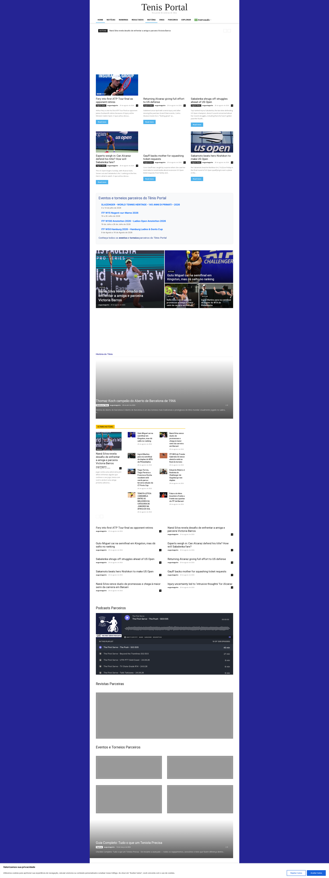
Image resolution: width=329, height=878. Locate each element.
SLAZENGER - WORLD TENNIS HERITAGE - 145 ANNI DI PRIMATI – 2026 (140, 204)
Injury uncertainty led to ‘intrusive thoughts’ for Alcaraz (200, 583)
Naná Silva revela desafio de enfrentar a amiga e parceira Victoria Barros (140, 31)
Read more (102, 122)
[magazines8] (164, 715)
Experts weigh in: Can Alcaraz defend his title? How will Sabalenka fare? (113, 159)
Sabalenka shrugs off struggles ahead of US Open (209, 100)
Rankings (123, 19)
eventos (123, 237)
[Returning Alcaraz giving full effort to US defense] (164, 85)
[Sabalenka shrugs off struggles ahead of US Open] (212, 85)
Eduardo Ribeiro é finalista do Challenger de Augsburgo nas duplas (177, 475)
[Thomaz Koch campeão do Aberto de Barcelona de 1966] (164, 389)
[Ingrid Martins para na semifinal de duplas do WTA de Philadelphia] (216, 295)
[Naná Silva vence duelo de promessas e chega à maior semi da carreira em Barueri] (182, 295)
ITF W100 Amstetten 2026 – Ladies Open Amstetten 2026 (133, 221)
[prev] (225, 30)
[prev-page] (97, 516)
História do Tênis (102, 405)
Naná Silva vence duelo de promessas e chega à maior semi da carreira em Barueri (128, 585)
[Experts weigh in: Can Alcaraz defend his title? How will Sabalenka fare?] (117, 142)
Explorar (186, 19)
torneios (134, 237)
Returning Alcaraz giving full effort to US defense (197, 559)
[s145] (200, 767)
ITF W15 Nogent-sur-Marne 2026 (119, 212)
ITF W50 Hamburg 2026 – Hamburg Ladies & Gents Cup (132, 229)
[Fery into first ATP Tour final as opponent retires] (117, 85)
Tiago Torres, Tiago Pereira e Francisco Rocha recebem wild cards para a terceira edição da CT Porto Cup (145, 477)
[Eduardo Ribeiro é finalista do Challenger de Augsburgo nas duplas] (163, 471)
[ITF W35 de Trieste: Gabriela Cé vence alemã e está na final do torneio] (163, 455)
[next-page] (101, 516)
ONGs (161, 19)
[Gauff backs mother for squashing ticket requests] (164, 142)
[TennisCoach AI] (212, 450)
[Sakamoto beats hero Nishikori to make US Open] (212, 142)
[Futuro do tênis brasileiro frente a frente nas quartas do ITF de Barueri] (163, 495)
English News (101, 105)
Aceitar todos (316, 873)
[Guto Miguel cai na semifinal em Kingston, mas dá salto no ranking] (199, 266)
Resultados (138, 19)
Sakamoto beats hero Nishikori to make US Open (124, 571)
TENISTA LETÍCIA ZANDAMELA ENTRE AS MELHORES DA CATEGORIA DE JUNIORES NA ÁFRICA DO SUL (144, 501)
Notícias (111, 19)
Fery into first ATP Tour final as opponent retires (114, 100)
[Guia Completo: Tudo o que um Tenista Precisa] (158, 839)
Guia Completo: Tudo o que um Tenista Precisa (129, 843)
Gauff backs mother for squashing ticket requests (197, 571)
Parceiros (173, 19)
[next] (229, 30)
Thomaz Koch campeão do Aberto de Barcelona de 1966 (136, 401)
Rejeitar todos (296, 873)
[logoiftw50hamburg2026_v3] (129, 799)
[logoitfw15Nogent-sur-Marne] (129, 767)
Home (100, 19)
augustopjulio (112, 105)
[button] (230, 20)
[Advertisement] (164, 53)
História (151, 19)
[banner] (200, 799)
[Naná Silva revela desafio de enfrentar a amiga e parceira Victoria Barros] (130, 279)
